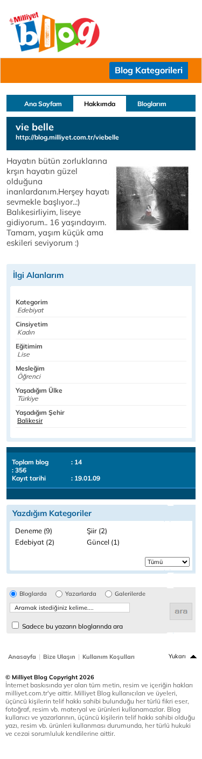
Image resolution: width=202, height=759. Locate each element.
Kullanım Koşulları (108, 656)
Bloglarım (151, 104)
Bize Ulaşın (59, 656)
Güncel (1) (103, 542)
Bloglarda (33, 593)
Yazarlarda (80, 593)
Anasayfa (22, 656)
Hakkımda (99, 104)
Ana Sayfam (43, 104)
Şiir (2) (97, 530)
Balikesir (30, 420)
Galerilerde (130, 593)
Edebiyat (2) (34, 542)
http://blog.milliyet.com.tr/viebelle (67, 137)
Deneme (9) (33, 530)
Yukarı (177, 656)
